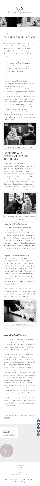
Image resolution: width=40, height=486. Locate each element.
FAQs (20, 470)
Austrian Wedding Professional (20, 474)
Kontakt (20, 472)
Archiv (6, 33)
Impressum (20, 467)
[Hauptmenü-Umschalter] (36, 11)
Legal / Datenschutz (20, 465)
